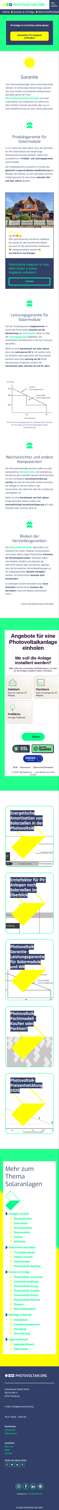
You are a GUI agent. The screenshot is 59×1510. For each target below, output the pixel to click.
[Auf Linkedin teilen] (17, 1462)
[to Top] (52, 1506)
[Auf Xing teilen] (22, 1462)
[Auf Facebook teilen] (7, 1462)
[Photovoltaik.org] (23, 5)
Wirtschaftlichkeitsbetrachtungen (22, 98)
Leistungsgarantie (18, 336)
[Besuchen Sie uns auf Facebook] (26, 1484)
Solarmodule (29, 333)
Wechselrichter (27, 472)
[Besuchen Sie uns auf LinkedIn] (33, 1484)
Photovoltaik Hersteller (20, 547)
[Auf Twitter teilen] (12, 1462)
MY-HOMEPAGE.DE (34, 1491)
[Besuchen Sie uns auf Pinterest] (40, 1484)
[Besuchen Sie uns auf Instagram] (19, 1484)
